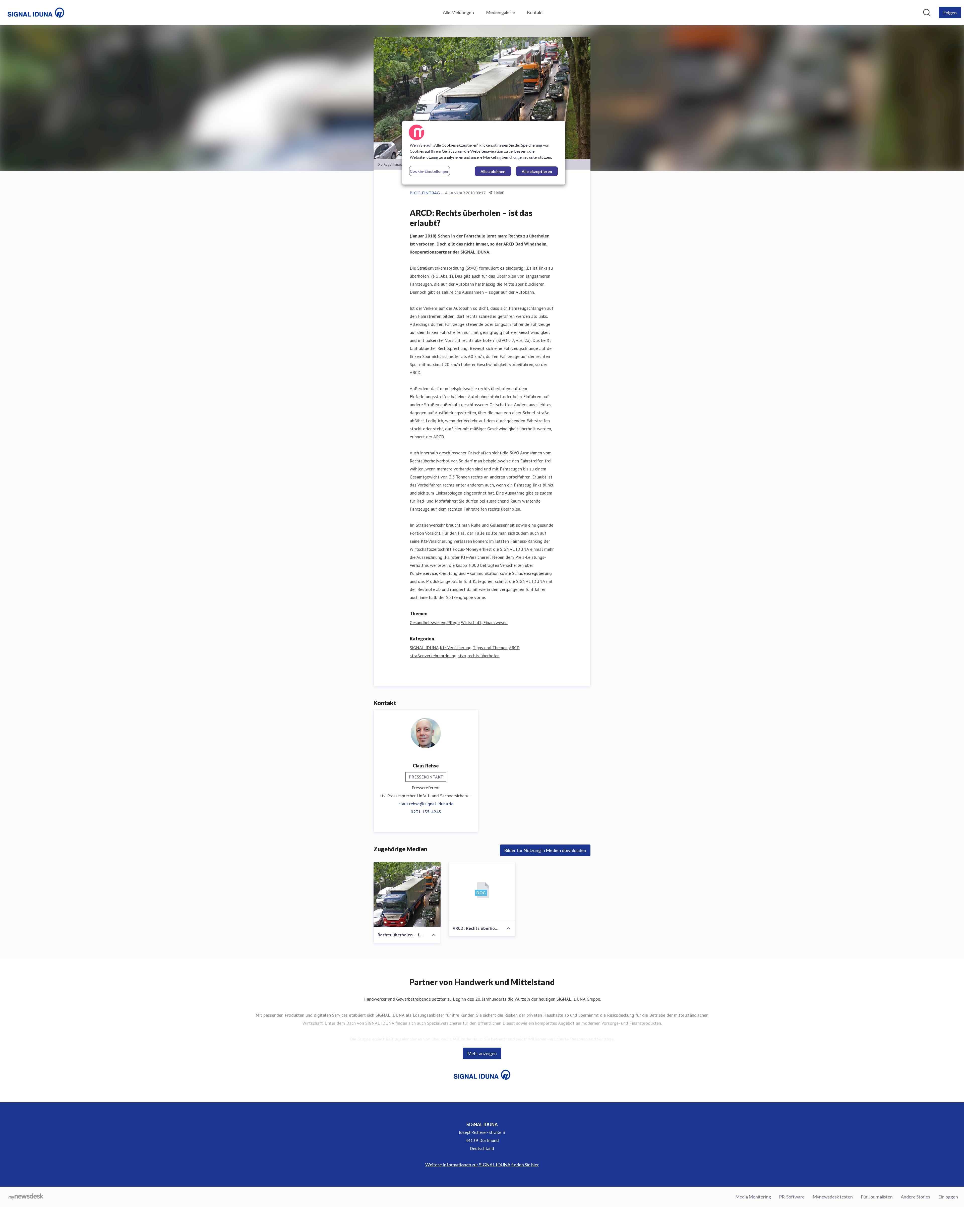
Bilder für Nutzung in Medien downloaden (545, 850)
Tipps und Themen (490, 647)
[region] (483, 153)
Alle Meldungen (458, 12)
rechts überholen (483, 655)
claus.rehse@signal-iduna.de (425, 804)
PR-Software (792, 1196)
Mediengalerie (500, 12)
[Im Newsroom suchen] (927, 13)
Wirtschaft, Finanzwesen (484, 622)
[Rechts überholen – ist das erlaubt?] (407, 894)
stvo (462, 655)
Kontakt (535, 12)
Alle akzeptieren (537, 171)
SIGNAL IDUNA (424, 647)
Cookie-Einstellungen (429, 171)
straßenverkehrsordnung (433, 655)
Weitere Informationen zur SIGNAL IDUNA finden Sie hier (482, 1164)
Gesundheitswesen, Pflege (435, 622)
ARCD (514, 647)
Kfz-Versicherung (455, 647)
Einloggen (948, 1196)
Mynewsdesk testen (833, 1196)
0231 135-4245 (426, 812)
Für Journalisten (877, 1196)
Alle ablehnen (492, 171)
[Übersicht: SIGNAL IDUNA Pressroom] (36, 12)
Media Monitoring (753, 1196)
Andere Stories (915, 1196)
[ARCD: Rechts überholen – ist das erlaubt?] (482, 891)
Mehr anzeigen (482, 1053)
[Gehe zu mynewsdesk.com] (26, 1197)
